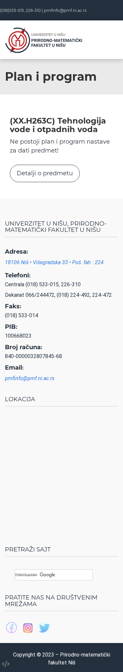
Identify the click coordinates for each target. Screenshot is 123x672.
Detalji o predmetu (45, 173)
